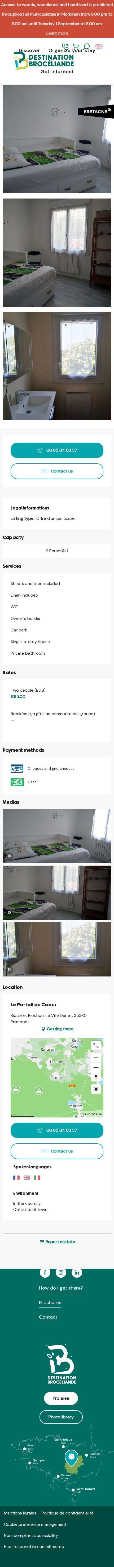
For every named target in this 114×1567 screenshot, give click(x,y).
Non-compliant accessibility (31, 1535)
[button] (86, 47)
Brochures (50, 1302)
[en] (99, 47)
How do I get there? (61, 1288)
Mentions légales (20, 1513)
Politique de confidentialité (68, 1513)
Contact (48, 1317)
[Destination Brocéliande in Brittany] (39, 61)
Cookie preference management (35, 1524)
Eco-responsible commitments (34, 1546)
